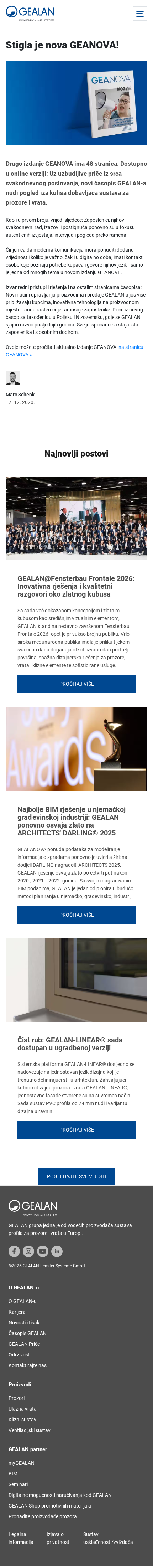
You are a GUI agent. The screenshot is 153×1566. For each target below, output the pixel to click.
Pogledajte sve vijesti (76, 1176)
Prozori (17, 1398)
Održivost (19, 1355)
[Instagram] (28, 1251)
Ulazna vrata (23, 1409)
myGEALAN (22, 1463)
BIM (13, 1474)
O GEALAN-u (23, 1301)
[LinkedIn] (57, 1251)
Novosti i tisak (24, 1322)
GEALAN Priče (24, 1344)
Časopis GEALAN (28, 1333)
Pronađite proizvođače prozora (43, 1516)
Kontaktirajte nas (28, 1365)
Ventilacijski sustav (30, 1430)
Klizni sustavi (23, 1419)
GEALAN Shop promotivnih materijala (50, 1506)
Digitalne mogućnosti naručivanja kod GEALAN (60, 1495)
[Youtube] (42, 1251)
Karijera (17, 1312)
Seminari (18, 1484)
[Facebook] (14, 1251)
